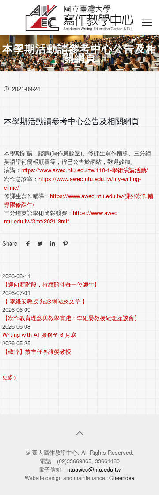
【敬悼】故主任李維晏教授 (36, 351)
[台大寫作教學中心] (79, 17)
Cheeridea (122, 477)
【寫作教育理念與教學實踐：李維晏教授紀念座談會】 (71, 318)
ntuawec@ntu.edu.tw (94, 469)
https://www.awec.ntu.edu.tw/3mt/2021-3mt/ (61, 216)
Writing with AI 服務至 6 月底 (39, 334)
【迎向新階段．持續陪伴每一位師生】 (51, 284)
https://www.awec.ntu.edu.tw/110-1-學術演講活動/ (84, 170)
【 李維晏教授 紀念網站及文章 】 (45, 301)
